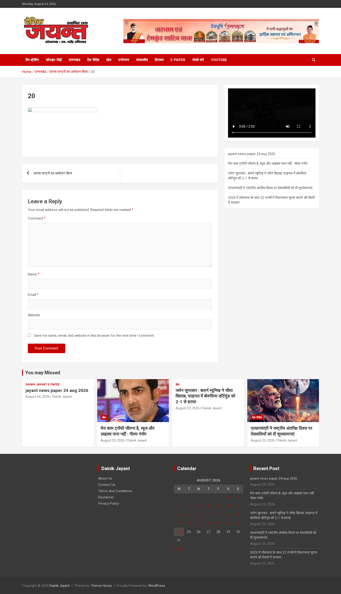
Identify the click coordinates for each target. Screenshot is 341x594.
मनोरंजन (123, 60)
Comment (37, 218)
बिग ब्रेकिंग (32, 60)
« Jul (177, 549)
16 (238, 515)
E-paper (177, 60)
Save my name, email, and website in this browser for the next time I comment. (94, 335)
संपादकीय (142, 60)
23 (238, 523)
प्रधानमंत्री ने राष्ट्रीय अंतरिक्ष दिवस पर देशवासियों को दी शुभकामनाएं (270, 188)
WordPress (156, 586)
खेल (108, 60)
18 (189, 523)
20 (208, 523)
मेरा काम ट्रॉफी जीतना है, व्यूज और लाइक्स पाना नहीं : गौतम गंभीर (268, 163)
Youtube (219, 60)
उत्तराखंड (74, 60)
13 (208, 515)
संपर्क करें (198, 60)
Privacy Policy (108, 503)
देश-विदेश (93, 60)
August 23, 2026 (113, 440)
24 (179, 532)
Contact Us (106, 485)
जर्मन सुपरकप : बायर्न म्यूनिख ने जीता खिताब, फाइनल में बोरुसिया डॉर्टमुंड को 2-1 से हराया (205, 396)
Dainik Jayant (62, 396)
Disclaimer (106, 497)
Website (34, 315)
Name (33, 274)
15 (228, 515)
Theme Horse (101, 586)
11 (189, 515)
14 (218, 515)
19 (198, 523)
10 (179, 515)
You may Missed (42, 372)
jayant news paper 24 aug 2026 (251, 154)
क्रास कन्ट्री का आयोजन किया (53, 173)
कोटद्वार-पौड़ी (54, 60)
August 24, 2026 (37, 396)
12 (198, 515)
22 (228, 523)
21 (218, 523)
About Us (105, 478)
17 (179, 523)
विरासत (159, 60)
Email (33, 295)
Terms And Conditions (115, 491)
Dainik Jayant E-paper (43, 384)
